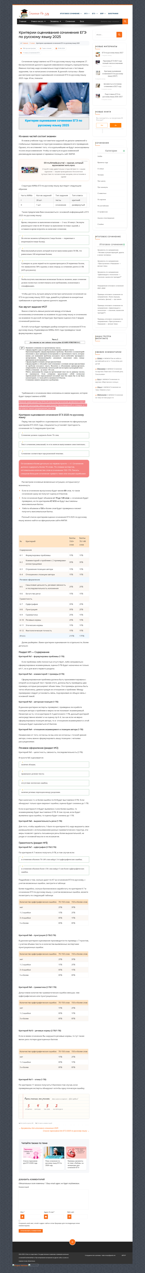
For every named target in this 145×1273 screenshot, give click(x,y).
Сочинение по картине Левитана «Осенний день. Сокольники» (109, 371)
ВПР (102, 13)
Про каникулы (103, 187)
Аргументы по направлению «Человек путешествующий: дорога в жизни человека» (111, 252)
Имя (22, 1212)
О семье (101, 168)
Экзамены (54, 21)
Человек (101, 175)
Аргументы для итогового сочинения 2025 (38, 1128)
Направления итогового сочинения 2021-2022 (111, 286)
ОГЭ (85, 13)
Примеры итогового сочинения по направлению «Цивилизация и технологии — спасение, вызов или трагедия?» (111, 309)
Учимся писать (37, 21)
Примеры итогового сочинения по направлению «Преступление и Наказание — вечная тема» (110, 321)
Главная (22, 21)
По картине (102, 199)
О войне (101, 224)
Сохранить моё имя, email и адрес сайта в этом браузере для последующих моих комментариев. (49, 1224)
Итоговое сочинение (70, 13)
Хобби (100, 156)
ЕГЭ (94, 13)
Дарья (99, 387)
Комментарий (24, 1187)
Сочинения (70, 21)
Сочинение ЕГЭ (34, 53)
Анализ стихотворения (106, 218)
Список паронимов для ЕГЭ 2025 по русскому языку (66, 1131)
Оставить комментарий (44, 1123)
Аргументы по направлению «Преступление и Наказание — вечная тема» (109, 263)
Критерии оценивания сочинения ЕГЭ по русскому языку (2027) (112, 73)
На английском (103, 205)
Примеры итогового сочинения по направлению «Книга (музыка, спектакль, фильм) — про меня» (110, 296)
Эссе (82, 21)
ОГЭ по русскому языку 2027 (112, 53)
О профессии (103, 212)
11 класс (25, 53)
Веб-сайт (70, 1212)
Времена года (103, 162)
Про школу (101, 181)
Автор (124, 1255)
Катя (99, 379)
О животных (102, 193)
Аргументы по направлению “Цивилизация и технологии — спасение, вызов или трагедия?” (110, 274)
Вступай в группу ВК (27, 1123)
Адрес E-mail (49, 1212)
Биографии (113, 13)
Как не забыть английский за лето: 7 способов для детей (108, 361)
